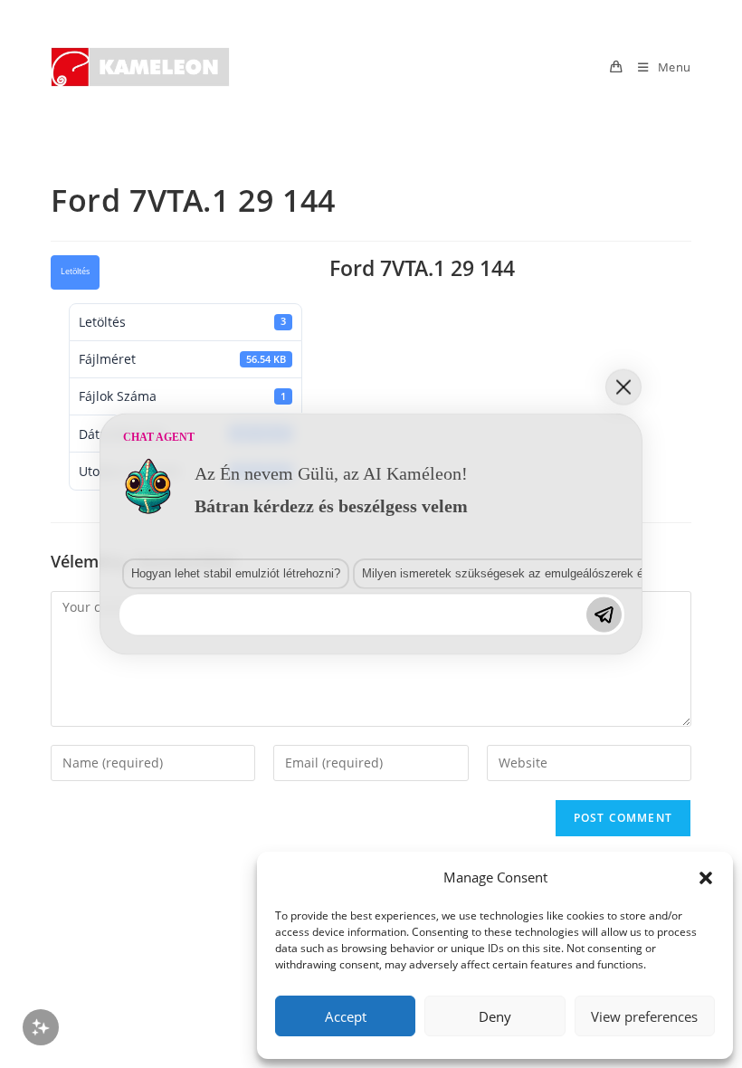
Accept (345, 1016)
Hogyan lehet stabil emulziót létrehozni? (235, 572)
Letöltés (75, 271)
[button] (706, 878)
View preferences (644, 1016)
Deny (495, 1016)
